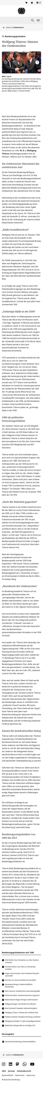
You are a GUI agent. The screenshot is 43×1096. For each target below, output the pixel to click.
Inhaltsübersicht (24, 1071)
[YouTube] (32, 1064)
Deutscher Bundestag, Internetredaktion (20, 1041)
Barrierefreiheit (7, 1075)
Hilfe (4, 1071)
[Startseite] (21, 11)
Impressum (31, 1075)
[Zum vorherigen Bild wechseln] (6, 62)
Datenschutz (20, 1075)
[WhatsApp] (25, 1064)
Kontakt (11, 1071)
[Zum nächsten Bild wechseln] (37, 62)
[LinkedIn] (10, 1064)
